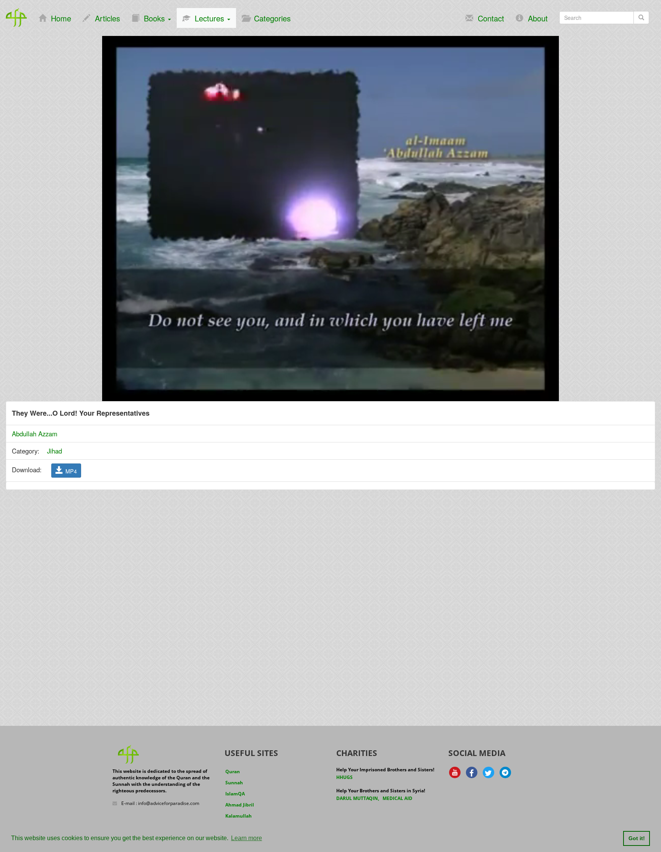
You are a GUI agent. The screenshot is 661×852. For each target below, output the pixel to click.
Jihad (54, 450)
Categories (270, 18)
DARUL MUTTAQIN (357, 798)
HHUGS (344, 777)
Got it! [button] (636, 838)
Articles (105, 18)
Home (58, 18)
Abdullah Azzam (34, 433)
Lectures (208, 18)
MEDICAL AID (397, 798)
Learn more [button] (246, 838)
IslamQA (235, 793)
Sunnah (234, 782)
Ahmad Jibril (239, 805)
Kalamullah (238, 816)
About (535, 18)
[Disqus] (330, 593)
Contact (488, 18)
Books (153, 18)
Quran (232, 771)
